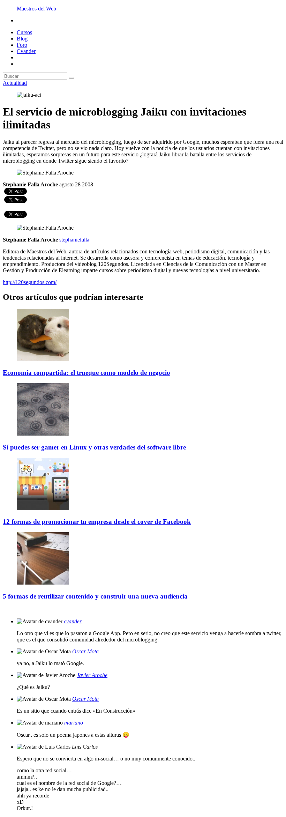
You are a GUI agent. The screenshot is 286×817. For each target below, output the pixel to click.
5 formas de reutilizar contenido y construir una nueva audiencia (95, 596)
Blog (22, 39)
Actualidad (15, 83)
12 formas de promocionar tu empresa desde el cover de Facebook (97, 521)
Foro (22, 45)
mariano (73, 723)
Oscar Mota (85, 651)
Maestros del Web (36, 9)
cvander (73, 621)
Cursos (24, 32)
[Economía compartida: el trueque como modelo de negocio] (43, 359)
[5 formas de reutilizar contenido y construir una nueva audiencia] (43, 583)
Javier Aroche (92, 675)
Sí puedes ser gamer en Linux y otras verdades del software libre (94, 447)
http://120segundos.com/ (30, 282)
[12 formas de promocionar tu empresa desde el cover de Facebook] (43, 508)
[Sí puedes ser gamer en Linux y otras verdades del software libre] (43, 434)
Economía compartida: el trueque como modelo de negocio (86, 372)
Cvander (26, 51)
